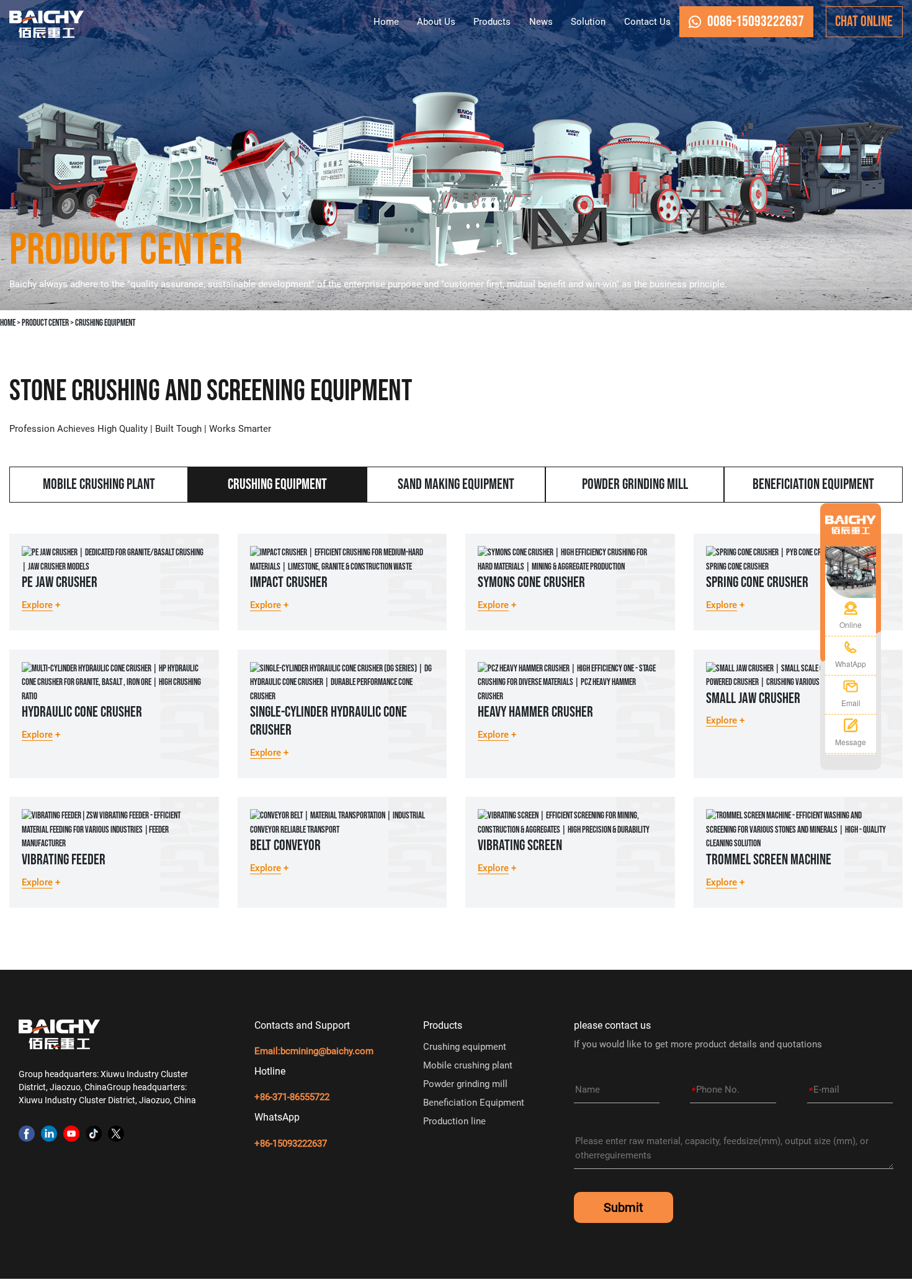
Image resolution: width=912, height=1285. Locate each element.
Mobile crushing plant (467, 1065)
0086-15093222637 (755, 21)
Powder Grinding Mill (635, 484)
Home (8, 323)
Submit (623, 1207)
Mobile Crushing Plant (99, 484)
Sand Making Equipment (456, 484)
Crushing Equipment (105, 323)
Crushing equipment (464, 1046)
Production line (454, 1121)
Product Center (45, 323)
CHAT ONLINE (864, 21)
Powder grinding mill (465, 1084)
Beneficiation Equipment (813, 484)
